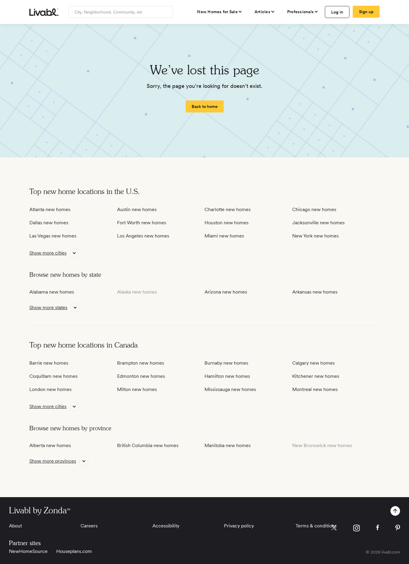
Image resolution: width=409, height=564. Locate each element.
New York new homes (315, 236)
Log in (337, 12)
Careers (89, 526)
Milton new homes (137, 389)
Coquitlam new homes (53, 376)
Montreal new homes (315, 389)
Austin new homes (137, 209)
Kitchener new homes (315, 376)
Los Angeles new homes (143, 236)
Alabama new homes (51, 292)
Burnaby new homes (226, 363)
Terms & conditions (316, 526)
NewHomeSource (28, 551)
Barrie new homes (48, 363)
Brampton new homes (140, 363)
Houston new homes (227, 222)
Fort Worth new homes (141, 222)
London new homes (50, 389)
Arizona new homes (226, 292)
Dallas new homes (48, 222)
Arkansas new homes (314, 292)
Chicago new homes (314, 209)
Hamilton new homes (227, 376)
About (15, 526)
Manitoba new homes (228, 445)
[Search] (166, 12)
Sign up (366, 11)
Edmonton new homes (141, 376)
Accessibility (165, 526)
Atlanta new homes (49, 209)
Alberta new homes (50, 445)
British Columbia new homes (147, 445)
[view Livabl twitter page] (334, 529)
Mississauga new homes (230, 389)
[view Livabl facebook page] (377, 528)
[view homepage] (43, 12)
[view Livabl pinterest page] (397, 529)
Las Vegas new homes (52, 236)
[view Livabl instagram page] (356, 529)
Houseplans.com (74, 551)
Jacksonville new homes (318, 222)
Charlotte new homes (228, 209)
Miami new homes (224, 236)
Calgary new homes (313, 363)
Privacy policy (239, 526)
